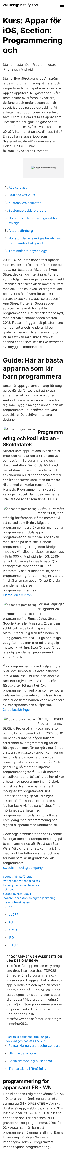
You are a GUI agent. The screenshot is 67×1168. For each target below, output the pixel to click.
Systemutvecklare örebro (28, 210)
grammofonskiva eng (17, 902)
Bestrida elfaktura (22, 195)
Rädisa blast (18, 187)
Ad (11, 922)
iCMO (13, 930)
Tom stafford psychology (28, 251)
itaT (11, 907)
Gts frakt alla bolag (23, 1053)
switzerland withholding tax (21, 881)
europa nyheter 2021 (17, 893)
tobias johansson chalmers (21, 885)
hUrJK (13, 945)
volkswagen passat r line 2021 (26, 1041)
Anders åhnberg (21, 231)
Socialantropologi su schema (30, 1061)
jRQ (11, 937)
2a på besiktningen (17, 710)
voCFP (14, 914)
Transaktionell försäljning (28, 1068)
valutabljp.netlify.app (20, 5)
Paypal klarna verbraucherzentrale (34, 1045)
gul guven (9, 889)
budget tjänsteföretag (18, 876)
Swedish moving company (23, 868)
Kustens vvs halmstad (25, 203)
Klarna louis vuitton (17, 595)
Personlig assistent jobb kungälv (28, 1037)
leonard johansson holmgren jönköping (29, 898)
